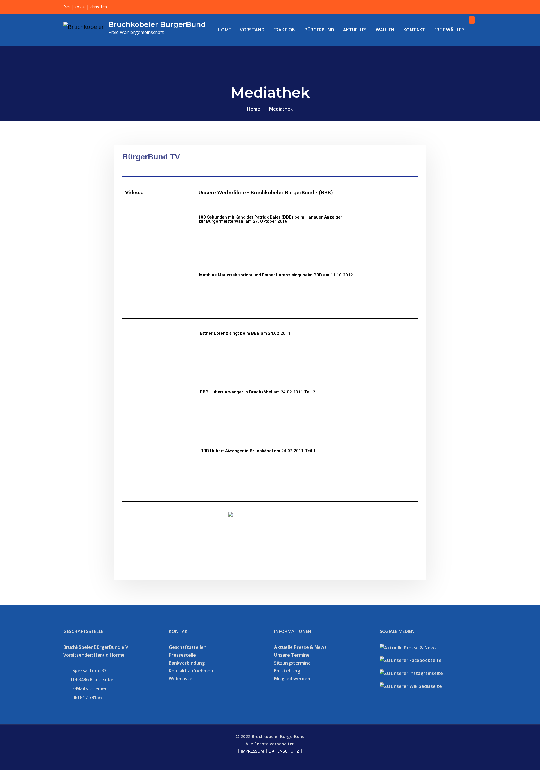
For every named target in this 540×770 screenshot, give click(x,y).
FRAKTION (284, 30)
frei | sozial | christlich (85, 7)
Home (253, 109)
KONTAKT (414, 30)
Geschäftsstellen (187, 647)
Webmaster (181, 679)
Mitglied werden (292, 679)
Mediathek (281, 109)
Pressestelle (182, 655)
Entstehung (287, 671)
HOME (224, 30)
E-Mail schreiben (90, 688)
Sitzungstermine (292, 663)
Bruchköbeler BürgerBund (157, 24)
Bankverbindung (187, 663)
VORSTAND (252, 30)
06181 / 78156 (87, 697)
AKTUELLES (355, 30)
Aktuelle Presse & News (300, 647)
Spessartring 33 (89, 670)
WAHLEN (385, 30)
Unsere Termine (292, 655)
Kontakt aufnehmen (191, 671)
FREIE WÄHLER (449, 30)
